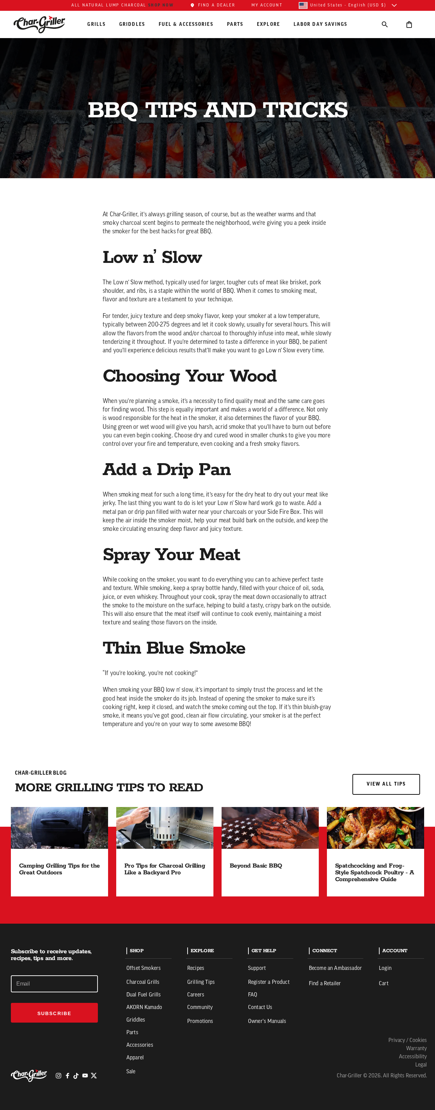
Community (200, 1007)
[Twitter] (94, 1076)
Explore (268, 24)
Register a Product (269, 982)
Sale (131, 1072)
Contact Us (260, 1007)
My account (266, 5)
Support (257, 968)
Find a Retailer (325, 984)
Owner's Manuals (267, 1021)
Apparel (135, 1058)
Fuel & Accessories (186, 24)
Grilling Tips (201, 982)
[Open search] (384, 24)
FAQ (252, 995)
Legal (421, 1065)
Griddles (132, 24)
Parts (235, 24)
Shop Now (161, 5)
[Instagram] (58, 1076)
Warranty (416, 1049)
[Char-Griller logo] (30, 1076)
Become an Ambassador (335, 968)
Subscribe (54, 1013)
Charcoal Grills (142, 982)
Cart (383, 984)
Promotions (200, 1021)
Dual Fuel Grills (143, 995)
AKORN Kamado (144, 1007)
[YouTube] (85, 1076)
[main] (217, 462)
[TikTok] (76, 1076)
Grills (96, 24)
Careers (195, 995)
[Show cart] (409, 24)
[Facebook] (67, 1076)
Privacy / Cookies (407, 1040)
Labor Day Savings (321, 24)
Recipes (195, 968)
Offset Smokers (143, 968)
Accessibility (413, 1057)
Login (385, 968)
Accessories (139, 1045)
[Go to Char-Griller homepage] (45, 24)
